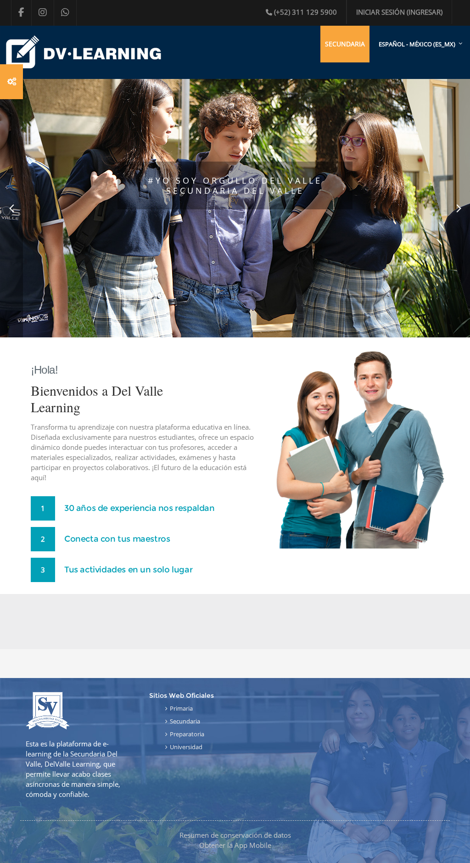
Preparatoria (187, 734)
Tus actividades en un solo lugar (128, 570)
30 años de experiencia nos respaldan (139, 508)
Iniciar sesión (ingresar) (399, 12)
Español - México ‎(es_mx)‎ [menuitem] (417, 44)
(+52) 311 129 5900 (305, 12)
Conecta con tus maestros (117, 539)
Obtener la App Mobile (235, 845)
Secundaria (185, 721)
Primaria (181, 708)
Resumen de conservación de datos (235, 835)
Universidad (186, 747)
